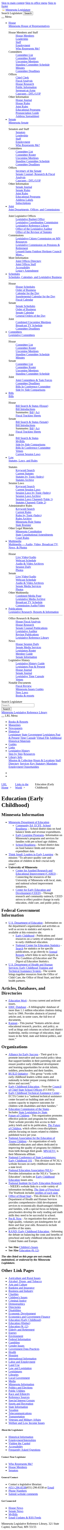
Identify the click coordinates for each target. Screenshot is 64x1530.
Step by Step (16, 753)
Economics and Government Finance (29, 1316)
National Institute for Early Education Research (35, 1183)
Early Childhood (25, 935)
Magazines (15, 724)
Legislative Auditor (26, 631)
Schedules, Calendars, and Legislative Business (35, 277)
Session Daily (23, 566)
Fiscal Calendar (24, 299)
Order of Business (26, 290)
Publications (15, 608)
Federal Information (20, 1339)
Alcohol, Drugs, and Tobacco (25, 1281)
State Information (18, 1406)
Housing (13, 1355)
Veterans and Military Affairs (25, 1419)
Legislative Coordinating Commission (37, 222)
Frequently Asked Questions (24, 1449)
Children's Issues (28, 1247)
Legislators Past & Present (30, 666)
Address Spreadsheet (27, 116)
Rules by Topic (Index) (29, 515)
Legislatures (15, 1371)
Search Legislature (11, 13)
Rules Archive (24, 518)
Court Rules (22, 537)
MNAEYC (49, 1150)
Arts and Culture (18, 1284)
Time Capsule (28, 737)
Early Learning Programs (30, 835)
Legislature (15, 734)
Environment (16, 1336)
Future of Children (19, 1115)
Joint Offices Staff (26, 264)
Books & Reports (18, 721)
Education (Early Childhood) (25, 1319)
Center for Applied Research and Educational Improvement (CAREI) (36, 872)
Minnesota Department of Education (29, 822)
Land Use (14, 1365)
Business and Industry (21, 1290)
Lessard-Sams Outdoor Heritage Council (38, 251)
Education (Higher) (19, 1323)
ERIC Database (17, 1006)
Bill (32, 412)
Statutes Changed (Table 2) (31, 502)
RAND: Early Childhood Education (29, 1231)
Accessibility (23, 267)
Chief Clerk (22, 77)
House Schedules (25, 286)
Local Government (19, 1377)
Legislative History (19, 750)
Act (37, 412)
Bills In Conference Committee (33, 386)
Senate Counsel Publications (31, 628)
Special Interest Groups (22, 1400)
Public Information (26, 87)
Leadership (22, 38)
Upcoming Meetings (27, 61)
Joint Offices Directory (28, 261)
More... (20, 254)
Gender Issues (16, 1345)
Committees (15, 331)
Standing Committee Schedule (33, 64)
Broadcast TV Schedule (29, 325)
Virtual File (42, 737)
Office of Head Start (20, 1196)
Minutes (20, 67)
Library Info (15, 757)
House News (16, 1507)
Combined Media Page (28, 595)
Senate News (16, 1511)
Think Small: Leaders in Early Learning (31, 854)
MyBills (20, 441)
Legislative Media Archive (30, 599)
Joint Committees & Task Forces (34, 380)
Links (12, 747)
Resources (29, 753)
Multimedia (15, 541)
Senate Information (26, 656)
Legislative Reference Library (32, 225)
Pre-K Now (15, 1218)
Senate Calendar (25, 312)
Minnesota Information (21, 1384)
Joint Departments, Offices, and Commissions (34, 209)
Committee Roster (26, 58)
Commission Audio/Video (30, 605)
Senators (20, 132)
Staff (18, 42)
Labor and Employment (22, 1361)
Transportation (17, 1416)
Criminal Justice (17, 1300)
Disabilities (15, 1310)
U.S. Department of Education (26, 922)
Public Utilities (17, 1390)
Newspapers (15, 728)
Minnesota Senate (18, 122)
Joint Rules (22, 106)
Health (12, 1352)
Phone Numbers (18, 1490)
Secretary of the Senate (28, 170)
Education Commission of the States (29, 1109)
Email (50, 1487)
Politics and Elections (21, 1387)
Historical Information (21, 1436)
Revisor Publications (27, 634)
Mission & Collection (21, 760)
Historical (14, 731)
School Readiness (26, 844)
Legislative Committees (22, 335)
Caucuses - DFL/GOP (28, 93)
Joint (11, 206)
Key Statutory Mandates (43, 763)
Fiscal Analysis (24, 80)
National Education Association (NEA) (30, 1170)
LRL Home (4, 786)
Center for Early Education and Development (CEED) (33, 891)
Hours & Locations (44, 760)
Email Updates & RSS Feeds (25, 1517)
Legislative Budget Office (30, 219)
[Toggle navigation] (2, 17)
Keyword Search (25, 470)
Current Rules (23, 512)
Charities (13, 1294)
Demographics (17, 1303)
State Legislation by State (33, 1112)
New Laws (22, 692)
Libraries (13, 1374)
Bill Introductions (25, 409)
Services (24, 763)
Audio (32, 557)
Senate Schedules (25, 306)
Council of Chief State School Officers (35, 1088)
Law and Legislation (20, 1368)
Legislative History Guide (30, 663)
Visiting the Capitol (19, 1443)
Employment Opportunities (24, 766)
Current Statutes (25, 473)
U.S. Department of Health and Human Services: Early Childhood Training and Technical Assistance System (31, 968)
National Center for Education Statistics (38, 945)
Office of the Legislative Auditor (34, 228)
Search (19, 948)
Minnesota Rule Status (28, 521)
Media (12, 1381)
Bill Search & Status (27, 438)
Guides (13, 744)
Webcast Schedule (26, 560)
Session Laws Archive (28, 496)
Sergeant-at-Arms (25, 90)
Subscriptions (23, 203)
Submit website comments (23, 1493)
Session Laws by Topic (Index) (33, 492)
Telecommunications (20, 1413)
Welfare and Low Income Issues (27, 1422)
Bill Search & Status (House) (32, 405)
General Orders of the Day (31, 315)
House (12, 22)
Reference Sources (19, 1397)
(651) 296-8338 (17, 1487)
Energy (13, 1332)
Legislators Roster (26, 650)
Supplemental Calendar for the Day (35, 296)
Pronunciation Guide (27, 112)
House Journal (24, 100)
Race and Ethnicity (19, 1394)
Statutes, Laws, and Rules (23, 460)
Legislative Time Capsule (30, 676)
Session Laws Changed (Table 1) (34, 499)
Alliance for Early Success (23, 1054)
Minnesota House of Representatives (29, 26)
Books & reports (25, 695)
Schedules (14, 273)
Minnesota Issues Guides (30, 689)
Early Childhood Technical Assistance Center (34, 1093)
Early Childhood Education (24, 1086)
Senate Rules (23, 190)
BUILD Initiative (18, 1073)
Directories (15, 1307)
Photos (19, 570)
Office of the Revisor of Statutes (34, 232)
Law (11, 457)
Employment (23, 45)
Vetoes (19, 450)
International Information (22, 1358)
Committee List (24, 55)
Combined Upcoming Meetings (33, 322)
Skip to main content (13, 2)
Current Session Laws (28, 454)
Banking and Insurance (21, 1287)
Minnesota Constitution (29, 531)
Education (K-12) (29, 1250)
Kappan (13, 1023)
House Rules (23, 103)
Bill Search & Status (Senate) (32, 421)
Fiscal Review (24, 685)
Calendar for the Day (27, 293)
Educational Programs (28, 109)
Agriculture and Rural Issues (25, 1278)
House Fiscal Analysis (28, 621)
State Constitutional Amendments (34, 534)
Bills (11, 393)
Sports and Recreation (21, 1403)
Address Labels (24, 199)
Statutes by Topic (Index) (30, 476)
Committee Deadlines (28, 71)
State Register (23, 525)
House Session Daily (27, 644)
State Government (32, 734)
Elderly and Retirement (21, 1329)
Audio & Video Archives (30, 563)
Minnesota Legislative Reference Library (24, 712)
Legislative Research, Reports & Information (34, 611)
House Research (25, 83)
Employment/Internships (22, 1440)
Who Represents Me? (28, 48)
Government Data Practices (24, 1348)
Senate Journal (24, 187)
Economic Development (22, 1313)
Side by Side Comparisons (30, 389)
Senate (12, 119)
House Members (25, 35)
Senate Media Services (28, 586)
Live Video (22, 557)
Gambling (14, 1342)
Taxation (13, 1410)
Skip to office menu (36, 2)
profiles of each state (46, 1192)
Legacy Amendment (27, 270)
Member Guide (24, 653)
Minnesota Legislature (18, 9)
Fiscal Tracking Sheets (28, 415)
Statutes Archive (25, 479)
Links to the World (21, 786)
